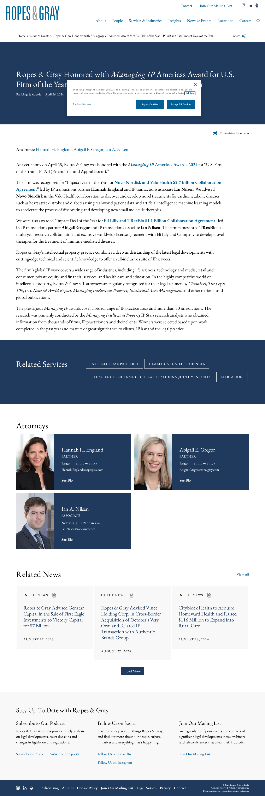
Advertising (50, 787)
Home (21, 36)
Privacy (165, 787)
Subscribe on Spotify (65, 753)
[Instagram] (18, 788)
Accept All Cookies (181, 104)
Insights (174, 20)
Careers (245, 20)
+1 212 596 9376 (90, 523)
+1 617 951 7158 (86, 463)
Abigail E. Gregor (88, 149)
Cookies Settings (82, 104)
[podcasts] (257, 6)
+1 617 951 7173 (204, 463)
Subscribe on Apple (30, 753)
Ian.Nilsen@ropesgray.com (78, 529)
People (117, 20)
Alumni (68, 787)
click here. (190, 93)
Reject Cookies (150, 104)
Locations (225, 20)
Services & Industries (145, 20)
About (100, 20)
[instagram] (243, 6)
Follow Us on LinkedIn (114, 753)
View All (243, 574)
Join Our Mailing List (216, 6)
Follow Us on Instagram (115, 762)
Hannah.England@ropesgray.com (82, 469)
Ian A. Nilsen (116, 149)
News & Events (199, 20)
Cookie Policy (87, 787)
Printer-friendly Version (234, 133)
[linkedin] (250, 5)
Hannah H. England (54, 149)
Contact (186, 6)
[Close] (195, 84)
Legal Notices (147, 787)
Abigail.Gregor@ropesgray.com (199, 469)
